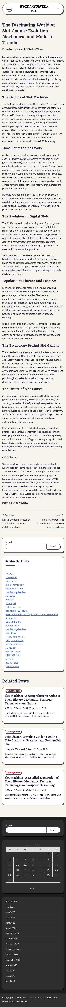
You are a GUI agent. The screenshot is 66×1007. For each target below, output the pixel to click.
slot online (11, 580)
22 (48, 869)
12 (25, 864)
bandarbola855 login (16, 610)
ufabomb (27, 79)
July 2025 (10, 970)
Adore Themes (19, 1001)
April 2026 (10, 923)
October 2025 (12, 954)
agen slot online (14, 621)
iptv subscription (14, 644)
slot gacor (11, 595)
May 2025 (10, 981)
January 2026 (12, 938)
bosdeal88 (11, 577)
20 (33, 869)
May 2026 (10, 917)
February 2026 (12, 933)
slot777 (10, 573)
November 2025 (13, 949)
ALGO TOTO (12, 666)
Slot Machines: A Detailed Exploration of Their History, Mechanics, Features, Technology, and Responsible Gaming (32, 781)
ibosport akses (13, 651)
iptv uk (9, 658)
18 (17, 869)
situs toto (11, 632)
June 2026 (10, 912)
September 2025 (13, 960)
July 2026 (10, 907)
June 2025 (10, 976)
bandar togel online (16, 592)
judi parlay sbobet (15, 584)
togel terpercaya (14, 588)
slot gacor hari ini (14, 636)
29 (48, 874)
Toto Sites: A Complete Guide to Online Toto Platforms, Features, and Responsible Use (33, 740)
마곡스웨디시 (13, 655)
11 (17, 864)
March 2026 (11, 928)
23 (56, 869)
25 (17, 874)
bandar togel (12, 625)
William (39, 49)
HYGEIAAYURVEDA (34, 7)
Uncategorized (20, 502)
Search (9, 541)
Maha (9, 708)
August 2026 (11, 901)
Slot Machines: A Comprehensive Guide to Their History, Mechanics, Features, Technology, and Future (32, 699)
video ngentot (13, 606)
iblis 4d (9, 599)
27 (33, 874)
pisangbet (11, 603)
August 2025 (11, 965)
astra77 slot (12, 662)
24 (9, 874)
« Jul (32, 888)
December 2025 (13, 944)
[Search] (58, 8)
